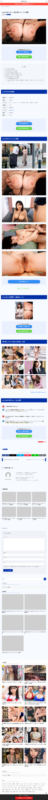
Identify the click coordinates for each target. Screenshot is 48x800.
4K (6, 783)
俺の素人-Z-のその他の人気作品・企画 (14, 74)
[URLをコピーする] (42, 455)
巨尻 (16, 789)
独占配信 (7, 791)
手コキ (19, 789)
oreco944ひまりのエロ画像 (11, 70)
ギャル (39, 783)
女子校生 (39, 787)
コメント (5, 537)
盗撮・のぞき (15, 791)
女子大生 (35, 787)
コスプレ (43, 783)
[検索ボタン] (46, 1)
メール (5, 557)
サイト (4, 562)
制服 (27, 787)
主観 (19, 787)
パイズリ (42, 785)
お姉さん (17, 783)
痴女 (11, 791)
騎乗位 (30, 791)
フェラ (3, 787)
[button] (5, 455)
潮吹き (3, 791)
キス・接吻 (35, 783)
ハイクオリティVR (22, 785)
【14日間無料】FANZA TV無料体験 (23, 797)
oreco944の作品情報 (10, 69)
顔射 (27, 791)
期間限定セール (28, 789)
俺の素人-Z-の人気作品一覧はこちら (38, 392)
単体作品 (30, 787)
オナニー (25, 783)
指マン (23, 789)
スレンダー (4, 785)
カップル (30, 783)
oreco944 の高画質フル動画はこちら (13, 72)
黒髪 (33, 791)
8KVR (10, 783)
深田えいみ (41, 789)
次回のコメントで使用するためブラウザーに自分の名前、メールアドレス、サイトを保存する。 (22, 566)
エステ (22, 783)
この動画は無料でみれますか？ (13, 78)
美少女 (23, 791)
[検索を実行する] (45, 579)
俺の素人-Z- (8, 14)
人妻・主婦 (23, 787)
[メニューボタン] (1, 1)
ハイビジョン (29, 785)
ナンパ (16, 785)
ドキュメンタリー (11, 785)
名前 (4, 552)
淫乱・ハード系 (34, 789)
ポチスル (24, 1)
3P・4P (3, 783)
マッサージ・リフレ (9, 787)
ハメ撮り (34, 785)
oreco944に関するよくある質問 (12, 76)
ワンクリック (8, 479)
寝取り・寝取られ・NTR (6, 789)
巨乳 (13, 789)
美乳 (20, 791)
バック (38, 785)
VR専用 (13, 783)
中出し (15, 787)
